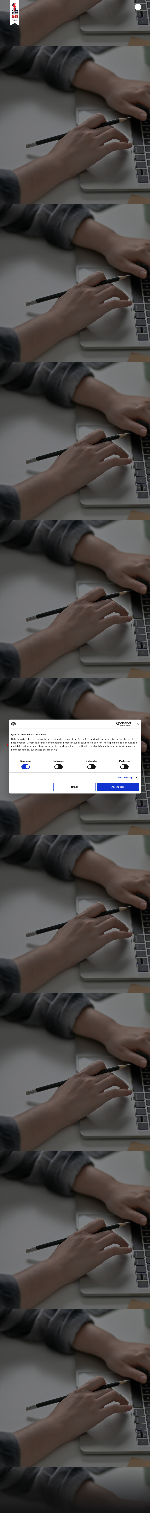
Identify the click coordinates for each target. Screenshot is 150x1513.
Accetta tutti (117, 787)
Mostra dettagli (125, 777)
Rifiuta (74, 787)
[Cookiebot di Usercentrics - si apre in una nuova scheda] (118, 724)
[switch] (58, 766)
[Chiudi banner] (138, 724)
